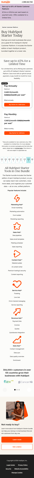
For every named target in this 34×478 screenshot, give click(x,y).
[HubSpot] (5, 2)
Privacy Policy (23, 465)
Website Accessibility (21, 469)
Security (8, 469)
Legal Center (11, 465)
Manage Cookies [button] (17, 472)
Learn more (23, 440)
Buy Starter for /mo (17, 104)
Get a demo (23, 447)
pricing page (19, 148)
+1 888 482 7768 (27, 2)
